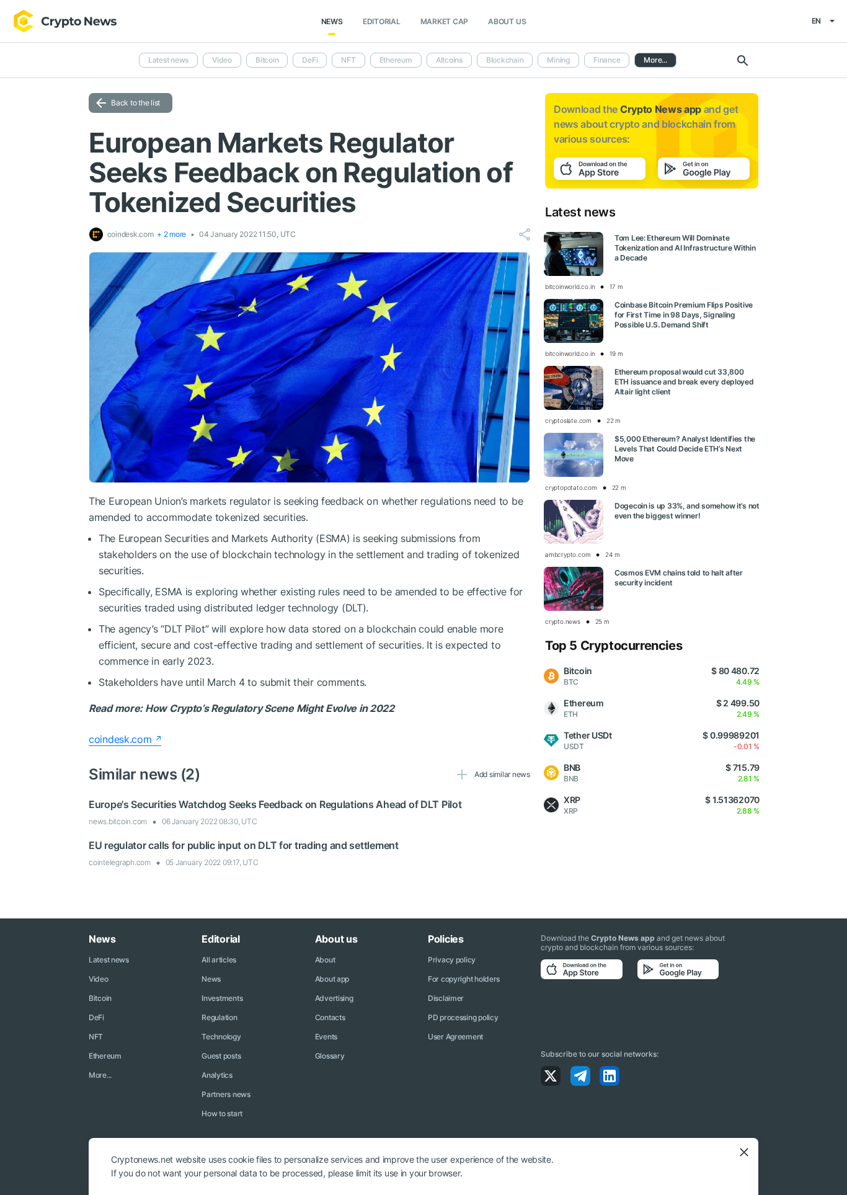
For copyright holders (464, 979)
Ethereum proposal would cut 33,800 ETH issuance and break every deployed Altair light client (684, 381)
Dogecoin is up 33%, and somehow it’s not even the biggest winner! (687, 510)
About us (507, 21)
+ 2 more (171, 234)
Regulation (219, 1017)
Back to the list (135, 102)
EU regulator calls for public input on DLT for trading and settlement (244, 845)
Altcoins (449, 59)
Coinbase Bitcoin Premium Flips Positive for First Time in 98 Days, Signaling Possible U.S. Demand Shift (683, 314)
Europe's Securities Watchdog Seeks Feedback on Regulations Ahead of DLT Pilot (275, 804)
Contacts (330, 1017)
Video (222, 59)
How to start (222, 1113)
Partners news (226, 1094)
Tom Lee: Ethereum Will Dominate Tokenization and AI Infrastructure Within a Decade (685, 247)
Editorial (382, 21)
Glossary (330, 1055)
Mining (558, 59)
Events (326, 1036)
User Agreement (455, 1036)
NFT (348, 59)
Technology (221, 1036)
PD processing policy (463, 1017)
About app (332, 979)
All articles (219, 959)
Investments (222, 998)
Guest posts (221, 1055)
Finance (606, 59)
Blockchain (505, 59)
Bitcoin (266, 59)
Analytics (217, 1075)
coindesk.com (120, 739)
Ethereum (395, 59)
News (332, 21)
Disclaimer (446, 998)
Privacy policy (452, 959)
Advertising (334, 998)
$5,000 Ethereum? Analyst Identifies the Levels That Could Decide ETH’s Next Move (684, 448)
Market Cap (444, 21)
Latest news (168, 59)
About (325, 959)
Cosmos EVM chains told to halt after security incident (678, 577)
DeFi (309, 59)
